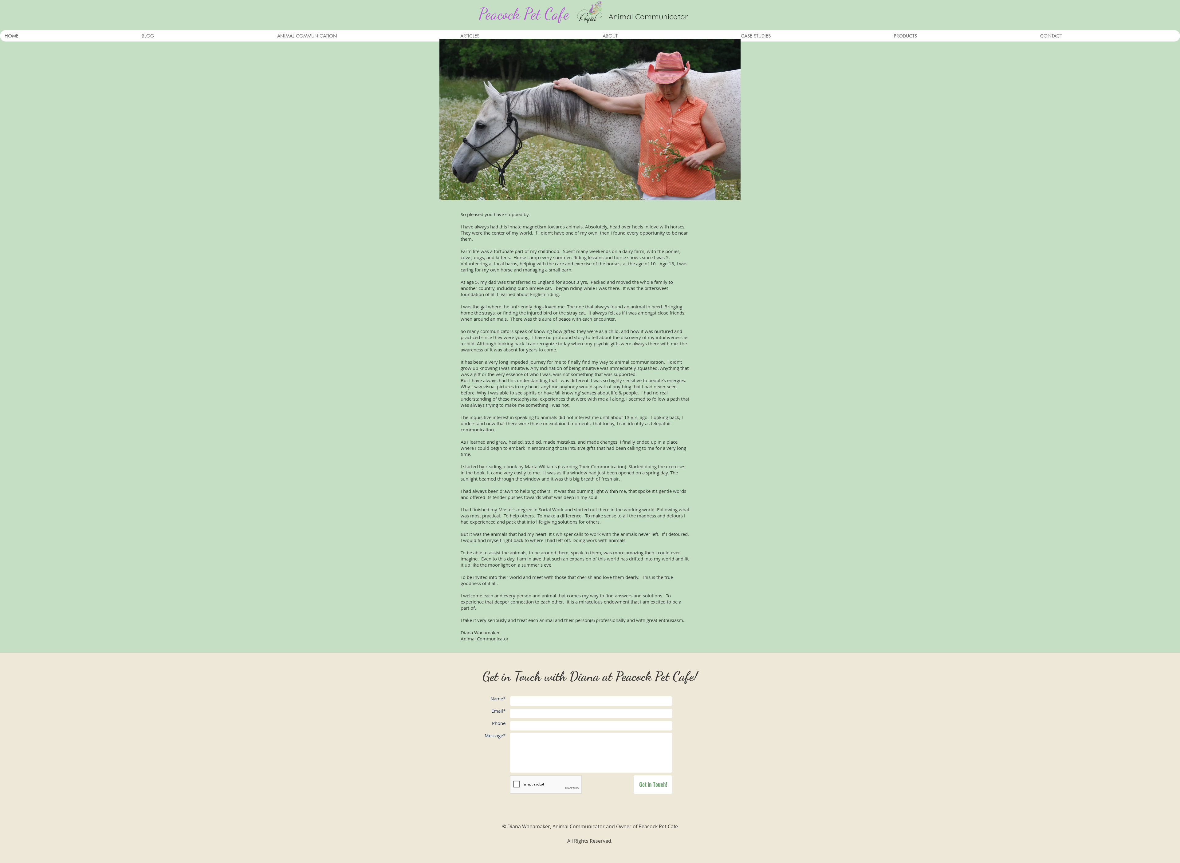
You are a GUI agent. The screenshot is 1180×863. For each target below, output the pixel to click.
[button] (363, 36)
